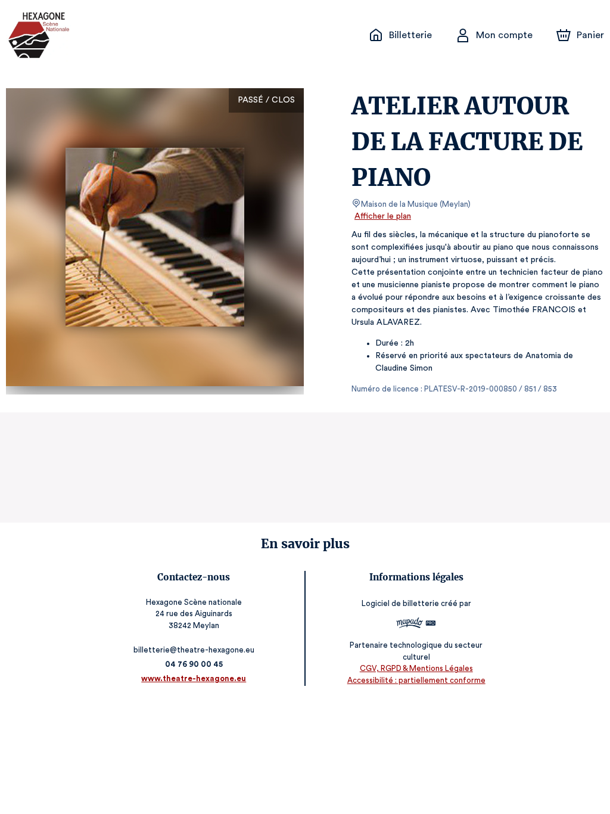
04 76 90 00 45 (194, 664)
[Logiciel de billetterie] (416, 624)
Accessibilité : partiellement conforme (416, 680)
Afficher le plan (382, 216)
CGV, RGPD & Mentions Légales (416, 668)
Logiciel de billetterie (400, 603)
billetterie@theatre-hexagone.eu (193, 650)
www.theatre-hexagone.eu (193, 678)
